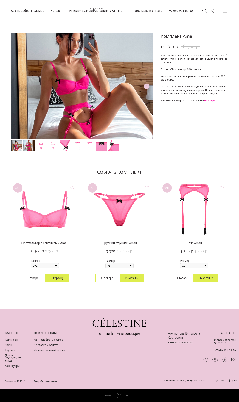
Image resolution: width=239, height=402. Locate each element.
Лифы (8, 345)
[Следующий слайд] (146, 86)
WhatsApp (209, 100)
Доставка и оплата (46, 345)
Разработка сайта (45, 381)
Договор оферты (226, 380)
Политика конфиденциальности (184, 380)
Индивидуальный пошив (49, 350)
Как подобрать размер (48, 339)
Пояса (9, 355)
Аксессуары (12, 366)
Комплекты (12, 339)
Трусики (10, 350)
